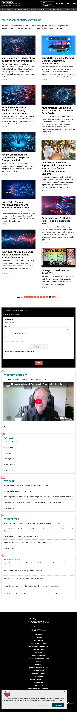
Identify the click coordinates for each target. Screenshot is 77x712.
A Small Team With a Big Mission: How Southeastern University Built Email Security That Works (36, 502)
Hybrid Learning (23, 9)
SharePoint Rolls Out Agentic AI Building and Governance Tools (18, 59)
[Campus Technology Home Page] (11, 3)
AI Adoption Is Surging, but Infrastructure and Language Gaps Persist (57, 110)
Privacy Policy (19, 341)
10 (54, 297)
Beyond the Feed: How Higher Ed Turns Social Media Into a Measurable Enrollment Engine (34, 563)
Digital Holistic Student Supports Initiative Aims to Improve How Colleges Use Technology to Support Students (56, 168)
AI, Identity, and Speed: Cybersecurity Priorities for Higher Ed (24, 379)
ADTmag (38, 637)
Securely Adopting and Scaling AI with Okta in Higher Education (25, 485)
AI (15, 9)
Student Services (9, 464)
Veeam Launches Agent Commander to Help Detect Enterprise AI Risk (16, 157)
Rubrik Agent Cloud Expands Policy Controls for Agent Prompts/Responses (17, 254)
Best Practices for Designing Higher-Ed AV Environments (23, 578)
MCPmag (38, 652)
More (5, 427)
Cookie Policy (59, 700)
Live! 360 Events (38, 649)
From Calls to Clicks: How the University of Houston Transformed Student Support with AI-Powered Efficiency (38, 530)
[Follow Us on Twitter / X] (59, 3)
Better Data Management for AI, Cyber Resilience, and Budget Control (27, 542)
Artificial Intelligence (10, 442)
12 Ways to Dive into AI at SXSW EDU (55, 272)
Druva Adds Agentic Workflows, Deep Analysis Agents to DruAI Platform (15, 204)
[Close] (64, 692)
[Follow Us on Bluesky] (62, 4)
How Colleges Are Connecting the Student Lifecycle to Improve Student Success (31, 586)
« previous (19, 297)
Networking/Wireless (38, 9)
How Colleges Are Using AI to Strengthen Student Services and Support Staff (30, 594)
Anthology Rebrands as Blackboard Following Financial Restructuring (14, 110)
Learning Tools (8, 459)
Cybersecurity (8, 447)
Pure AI (38, 661)
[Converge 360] (38, 622)
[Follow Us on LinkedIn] (57, 3)
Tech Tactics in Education (38, 679)
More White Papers (10, 548)
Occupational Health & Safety (38, 658)
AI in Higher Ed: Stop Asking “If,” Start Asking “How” (21, 536)
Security (67, 9)
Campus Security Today (38, 643)
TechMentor (38, 676)
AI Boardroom (38, 634)
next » (59, 297)
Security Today (38, 670)
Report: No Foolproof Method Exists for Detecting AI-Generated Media (58, 60)
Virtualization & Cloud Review (38, 688)
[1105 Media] (38, 630)
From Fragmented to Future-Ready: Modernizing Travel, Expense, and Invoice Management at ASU (38, 497)
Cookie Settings (42, 705)
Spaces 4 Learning (38, 673)
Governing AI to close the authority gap (17, 491)
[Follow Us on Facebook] (65, 4)
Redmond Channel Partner (38, 667)
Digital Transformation (54, 9)
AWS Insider (38, 640)
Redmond (38, 664)
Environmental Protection (38, 646)
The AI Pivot (38, 682)
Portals (8, 437)
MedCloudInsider (38, 655)
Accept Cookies (58, 705)
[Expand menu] (74, 4)
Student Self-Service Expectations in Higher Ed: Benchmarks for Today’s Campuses (32, 523)
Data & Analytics (9, 453)
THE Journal (38, 685)
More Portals (8, 470)
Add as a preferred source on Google (47, 4)
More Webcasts (8, 508)
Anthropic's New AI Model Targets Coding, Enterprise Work (56, 220)
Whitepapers (11, 519)
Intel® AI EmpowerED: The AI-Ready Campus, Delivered (22, 571)
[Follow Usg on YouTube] (68, 4)
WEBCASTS (9, 481)
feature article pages (55, 28)
